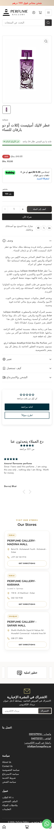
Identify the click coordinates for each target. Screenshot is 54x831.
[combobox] (27, 22)
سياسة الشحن (9, 782)
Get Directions (27, 563)
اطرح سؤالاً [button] (27, 415)
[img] (27, 445)
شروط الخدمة (9, 778)
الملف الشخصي (10, 801)
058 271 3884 (17, 638)
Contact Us (7, 766)
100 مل (8, 193)
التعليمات (6, 809)
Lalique (5, 119)
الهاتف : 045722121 (41, 738)
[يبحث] (48, 23)
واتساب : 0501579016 (40, 734)
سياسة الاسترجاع (10, 774)
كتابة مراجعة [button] (27, 407)
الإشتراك (45, 710)
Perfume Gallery (22, 822)
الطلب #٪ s (7, 797)
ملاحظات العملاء (10, 805)
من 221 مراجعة (27, 449)
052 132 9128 (17, 597)
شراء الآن (27, 217)
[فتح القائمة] (48, 12)
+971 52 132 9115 (18, 557)
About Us (6, 762)
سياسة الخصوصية (11, 770)
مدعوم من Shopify (38, 822)
